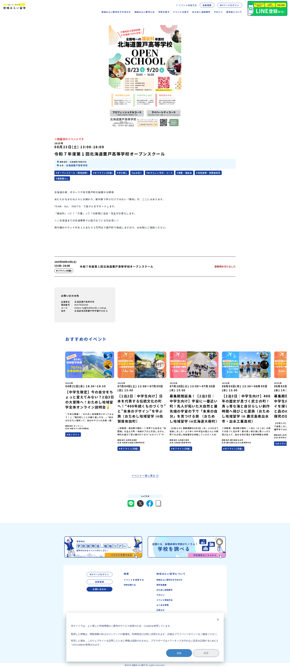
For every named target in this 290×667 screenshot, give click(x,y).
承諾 (179, 653)
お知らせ (160, 610)
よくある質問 (162, 604)
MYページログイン (229, 5)
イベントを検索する (134, 579)
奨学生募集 (161, 584)
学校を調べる (130, 584)
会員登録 (207, 5)
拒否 (206, 653)
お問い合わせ (99, 589)
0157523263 (81, 304)
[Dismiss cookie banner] (218, 619)
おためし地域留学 (164, 589)
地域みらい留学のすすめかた (169, 579)
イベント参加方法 (164, 599)
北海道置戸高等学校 (77, 165)
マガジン (218, 11)
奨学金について (234, 11)
